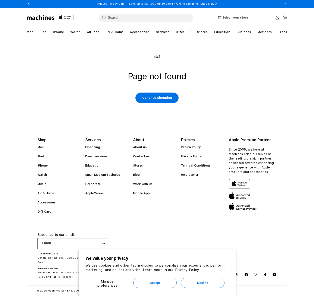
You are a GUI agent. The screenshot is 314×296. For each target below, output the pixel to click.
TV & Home (45, 193)
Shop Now (207, 3)
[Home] (41, 17)
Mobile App (141, 193)
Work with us (143, 184)
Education (92, 165)
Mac (40, 147)
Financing (92, 147)
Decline (202, 282)
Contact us (141, 156)
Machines (54, 290)
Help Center (189, 174)
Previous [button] (29, 4)
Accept (155, 282)
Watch (42, 174)
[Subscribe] (103, 243)
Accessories (46, 202)
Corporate (93, 184)
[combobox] (146, 18)
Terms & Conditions (196, 165)
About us (140, 147)
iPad (40, 156)
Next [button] (285, 4)
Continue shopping (157, 98)
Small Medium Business (102, 174)
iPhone (42, 165)
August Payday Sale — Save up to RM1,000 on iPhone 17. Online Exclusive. (155, 3)
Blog (136, 174)
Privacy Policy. (187, 270)
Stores (138, 165)
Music (41, 184)
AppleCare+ (94, 193)
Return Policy (191, 147)
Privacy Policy (191, 156)
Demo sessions (96, 156)
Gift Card (44, 211)
